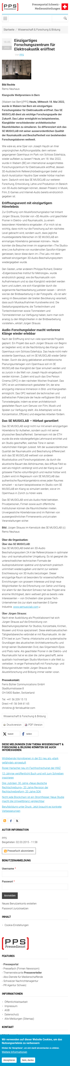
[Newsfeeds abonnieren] (4, 820)
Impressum (11, 1006)
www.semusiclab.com (25, 606)
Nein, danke (28, 1060)
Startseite (9, 29)
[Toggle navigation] (5, 18)
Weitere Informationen (14, 1052)
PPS (22, 54)
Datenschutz (12, 1014)
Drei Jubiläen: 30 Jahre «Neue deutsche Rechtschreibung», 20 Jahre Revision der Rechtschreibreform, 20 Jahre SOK (25, 787)
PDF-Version (35, 724)
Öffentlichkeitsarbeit (16, 1001)
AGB (7, 1010)
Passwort (7, 881)
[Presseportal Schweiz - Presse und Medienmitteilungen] (10, 7)
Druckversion (14, 724)
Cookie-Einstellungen (17, 925)
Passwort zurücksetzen (15, 908)
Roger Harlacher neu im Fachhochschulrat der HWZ (31, 768)
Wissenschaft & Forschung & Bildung (39, 29)
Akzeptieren (9, 1060)
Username (8, 868)
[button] (16, 69)
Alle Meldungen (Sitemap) (19, 1018)
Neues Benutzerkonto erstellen (19, 903)
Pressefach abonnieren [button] (20, 850)
